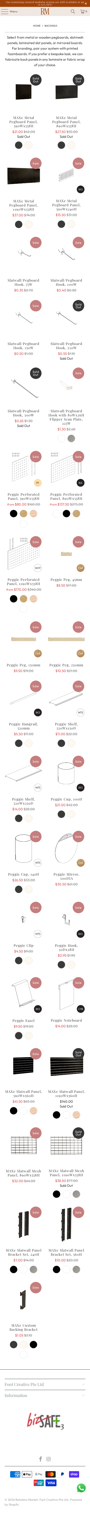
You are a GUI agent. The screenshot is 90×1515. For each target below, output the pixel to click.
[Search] (73, 11)
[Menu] (2, 11)
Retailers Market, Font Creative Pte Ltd (41, 1499)
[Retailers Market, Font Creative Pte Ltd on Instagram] (48, 1459)
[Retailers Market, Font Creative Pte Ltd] (45, 11)
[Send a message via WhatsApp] (81, 1488)
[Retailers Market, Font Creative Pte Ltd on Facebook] (40, 1459)
